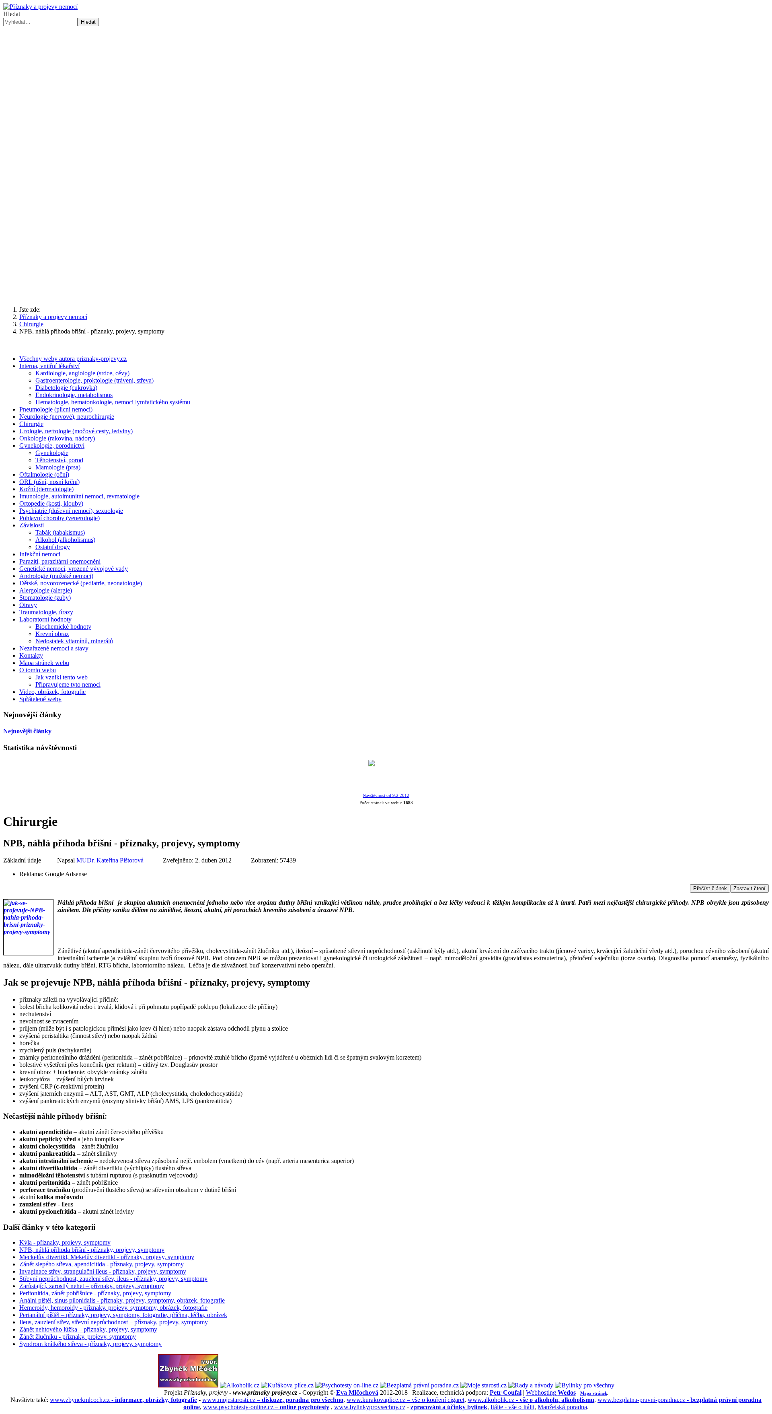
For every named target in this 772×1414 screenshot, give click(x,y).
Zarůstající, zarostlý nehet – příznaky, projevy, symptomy (91, 1285)
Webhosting (551, 1392)
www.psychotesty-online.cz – (266, 1407)
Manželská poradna (562, 1407)
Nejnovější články (27, 731)
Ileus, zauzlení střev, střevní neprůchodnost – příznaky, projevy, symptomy (113, 1322)
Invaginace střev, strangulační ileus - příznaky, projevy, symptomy (102, 1271)
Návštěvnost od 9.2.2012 (386, 795)
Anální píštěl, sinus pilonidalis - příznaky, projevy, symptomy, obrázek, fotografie (122, 1300)
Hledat (11, 13)
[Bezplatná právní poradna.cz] (419, 1385)
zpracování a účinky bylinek (449, 1407)
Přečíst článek (710, 888)
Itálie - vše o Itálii (512, 1407)
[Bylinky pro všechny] (584, 1385)
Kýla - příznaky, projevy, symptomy (65, 1242)
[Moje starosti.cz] (483, 1385)
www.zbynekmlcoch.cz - (123, 1399)
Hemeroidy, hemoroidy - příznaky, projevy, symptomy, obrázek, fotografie (113, 1307)
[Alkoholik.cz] (239, 1385)
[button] (386, 157)
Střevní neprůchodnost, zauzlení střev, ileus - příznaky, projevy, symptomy (113, 1278)
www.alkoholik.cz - (531, 1399)
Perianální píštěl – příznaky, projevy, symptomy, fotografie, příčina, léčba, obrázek (123, 1314)
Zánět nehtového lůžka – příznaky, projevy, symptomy (88, 1329)
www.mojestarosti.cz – (272, 1399)
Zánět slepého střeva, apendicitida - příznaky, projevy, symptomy (101, 1264)
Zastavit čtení (749, 888)
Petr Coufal (506, 1392)
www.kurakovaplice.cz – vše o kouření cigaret (405, 1399)
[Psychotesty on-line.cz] (346, 1385)
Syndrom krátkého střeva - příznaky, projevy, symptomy (90, 1343)
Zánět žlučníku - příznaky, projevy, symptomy (77, 1336)
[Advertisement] (386, 237)
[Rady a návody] (530, 1385)
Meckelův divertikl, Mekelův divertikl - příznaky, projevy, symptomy (106, 1256)
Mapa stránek (593, 1393)
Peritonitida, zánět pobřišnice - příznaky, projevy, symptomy (95, 1293)
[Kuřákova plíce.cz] (287, 1385)
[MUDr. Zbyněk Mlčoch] (188, 1385)
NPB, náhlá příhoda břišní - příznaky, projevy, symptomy (91, 1249)
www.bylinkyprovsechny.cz (369, 1407)
